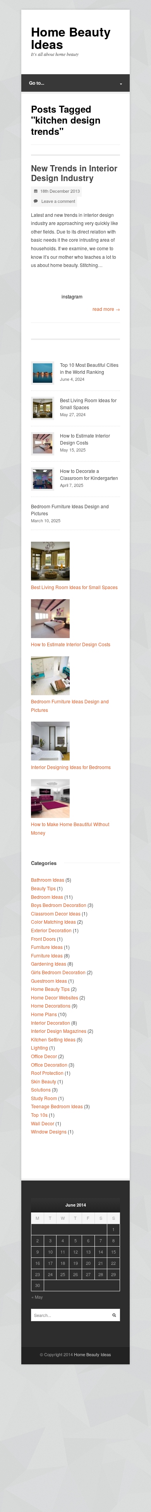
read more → (106, 308)
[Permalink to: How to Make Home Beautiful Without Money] (50, 816)
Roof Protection (47, 1072)
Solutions (41, 1089)
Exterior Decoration (51, 930)
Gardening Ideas (48, 963)
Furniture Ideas (47, 946)
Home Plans (44, 1014)
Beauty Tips (43, 888)
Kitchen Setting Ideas (53, 1039)
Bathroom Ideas (47, 879)
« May (37, 1297)
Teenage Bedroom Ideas (57, 1106)
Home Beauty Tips (50, 988)
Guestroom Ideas (49, 980)
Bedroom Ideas (47, 896)
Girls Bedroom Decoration (58, 972)
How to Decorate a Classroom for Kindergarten (89, 474)
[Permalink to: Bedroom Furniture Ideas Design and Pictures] (50, 693)
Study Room (44, 1098)
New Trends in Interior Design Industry (74, 172)
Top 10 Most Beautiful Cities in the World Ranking (89, 368)
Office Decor (44, 1056)
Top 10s (39, 1114)
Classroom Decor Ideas (56, 913)
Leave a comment (58, 201)
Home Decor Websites (54, 997)
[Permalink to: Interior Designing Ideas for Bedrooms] (50, 758)
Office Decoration (49, 1064)
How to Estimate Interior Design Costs (85, 439)
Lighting (39, 1047)
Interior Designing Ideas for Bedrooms (71, 767)
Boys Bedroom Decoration (58, 905)
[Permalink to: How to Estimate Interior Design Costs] (50, 636)
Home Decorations (50, 1005)
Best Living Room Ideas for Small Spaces (88, 403)
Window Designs (49, 1131)
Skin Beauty (43, 1081)
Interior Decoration (50, 1022)
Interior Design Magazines (58, 1030)
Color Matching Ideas (53, 921)
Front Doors (43, 938)
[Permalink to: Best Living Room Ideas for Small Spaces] (50, 578)
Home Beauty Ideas (71, 37)
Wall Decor (42, 1123)
